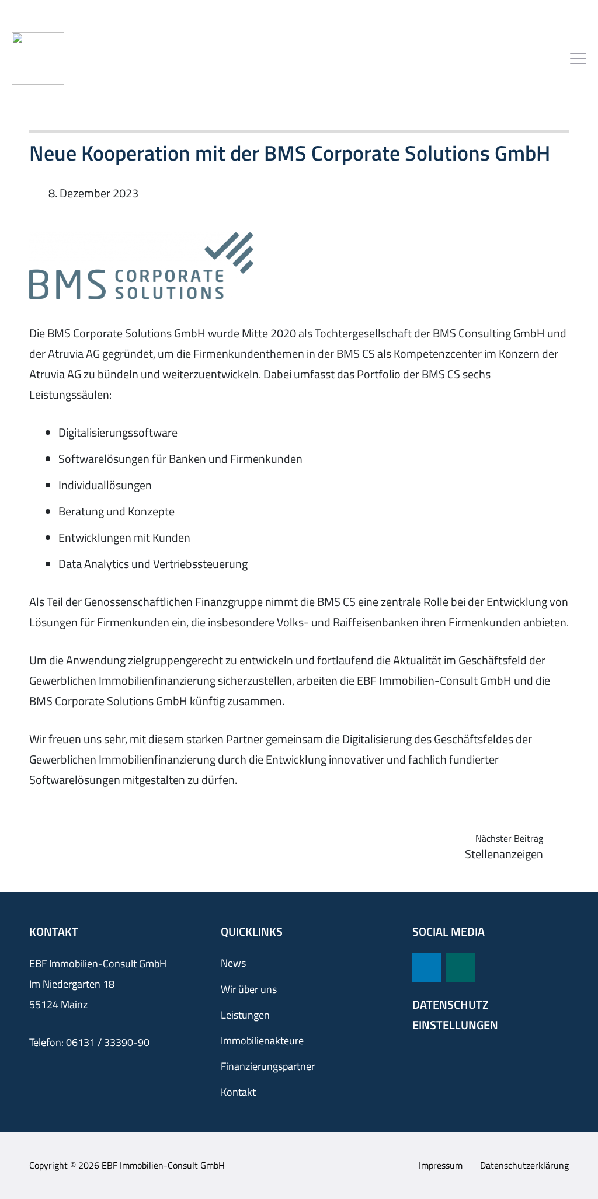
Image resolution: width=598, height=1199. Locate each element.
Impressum (441, 1165)
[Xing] (460, 967)
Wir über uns (249, 989)
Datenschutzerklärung (524, 1165)
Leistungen (245, 1015)
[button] (578, 58)
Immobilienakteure (262, 1040)
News (233, 963)
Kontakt (238, 1092)
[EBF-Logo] (38, 58)
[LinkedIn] (426, 967)
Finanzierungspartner (268, 1066)
